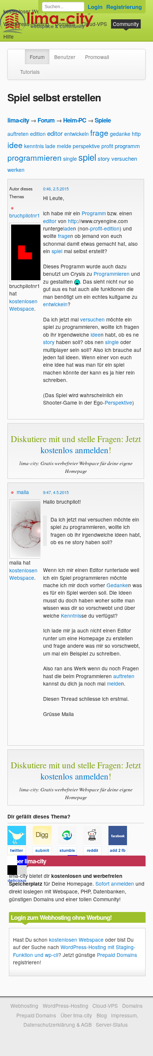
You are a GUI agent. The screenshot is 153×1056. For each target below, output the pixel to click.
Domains (65, 23)
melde (64, 146)
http (136, 133)
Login (95, 6)
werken (16, 169)
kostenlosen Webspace (23, 304)
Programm (94, 213)
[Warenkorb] (20, 33)
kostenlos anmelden (74, 449)
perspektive (86, 146)
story (104, 158)
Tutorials (30, 71)
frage (99, 132)
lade (50, 146)
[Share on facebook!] (120, 852)
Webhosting (24, 1005)
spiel (87, 156)
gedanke (120, 133)
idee (15, 144)
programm (127, 146)
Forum (37, 57)
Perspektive (118, 402)
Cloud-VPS (94, 23)
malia (23, 492)
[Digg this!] (45, 852)
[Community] (20, 53)
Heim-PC (74, 120)
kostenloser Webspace (30, 11)
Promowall (97, 57)
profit (107, 146)
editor (55, 133)
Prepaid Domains (117, 954)
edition (38, 133)
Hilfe (8, 36)
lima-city (18, 120)
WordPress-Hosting (26, 23)
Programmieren (112, 273)
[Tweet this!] (20, 852)
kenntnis (34, 146)
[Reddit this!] (95, 852)
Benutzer (64, 57)
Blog (102, 1015)
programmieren (34, 157)
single (70, 158)
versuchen (124, 158)
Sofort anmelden (114, 883)
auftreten (18, 133)
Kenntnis (71, 615)
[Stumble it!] (70, 852)
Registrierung (124, 6)
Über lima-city (76, 1015)
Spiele (103, 120)
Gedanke (117, 585)
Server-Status (112, 1024)
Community (126, 23)
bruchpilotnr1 (24, 215)
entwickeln (76, 133)
